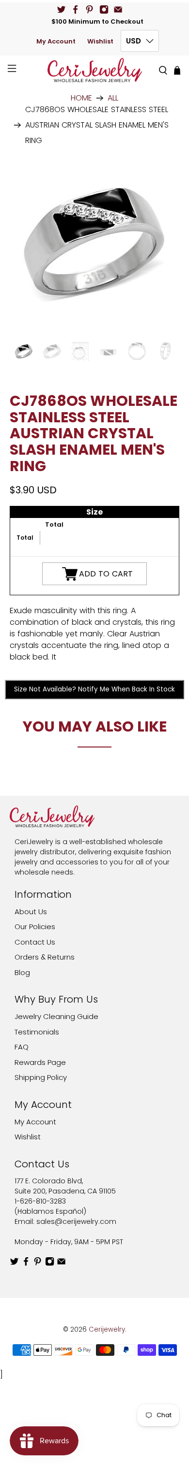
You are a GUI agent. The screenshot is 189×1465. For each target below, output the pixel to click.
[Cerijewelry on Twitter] (61, 9)
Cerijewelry (107, 1329)
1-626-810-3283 (40, 1201)
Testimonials (37, 1032)
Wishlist (100, 41)
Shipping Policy (41, 1077)
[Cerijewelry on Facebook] (75, 9)
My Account (56, 41)
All (113, 98)
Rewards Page (40, 1062)
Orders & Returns (45, 957)
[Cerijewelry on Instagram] (104, 9)
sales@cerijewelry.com (76, 1221)
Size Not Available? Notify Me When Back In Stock (94, 689)
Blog (22, 972)
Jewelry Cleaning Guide (56, 1016)
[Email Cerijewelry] (118, 9)
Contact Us (35, 942)
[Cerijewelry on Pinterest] (89, 9)
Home (81, 98)
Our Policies (35, 926)
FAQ (22, 1047)
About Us (31, 911)
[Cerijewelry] (94, 70)
